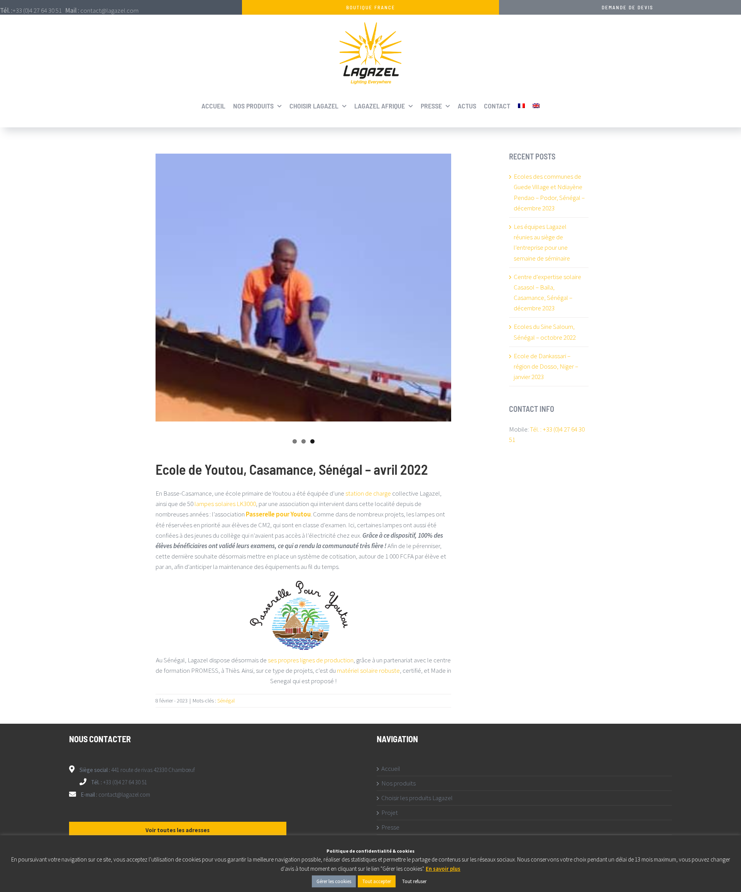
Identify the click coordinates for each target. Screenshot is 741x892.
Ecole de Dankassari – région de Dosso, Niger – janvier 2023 (546, 366)
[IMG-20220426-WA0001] (304, 287)
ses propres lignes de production (311, 660)
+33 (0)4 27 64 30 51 (124, 782)
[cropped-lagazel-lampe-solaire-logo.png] (370, 25)
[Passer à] (521, 106)
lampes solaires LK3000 (225, 503)
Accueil (390, 768)
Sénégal (226, 700)
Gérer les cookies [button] (333, 881)
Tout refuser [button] (414, 881)
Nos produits (398, 783)
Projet (389, 812)
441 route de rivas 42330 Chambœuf (153, 770)
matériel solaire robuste (368, 670)
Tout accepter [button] (376, 881)
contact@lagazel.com (124, 794)
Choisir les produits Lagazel (417, 798)
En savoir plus (443, 868)
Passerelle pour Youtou (278, 514)
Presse (390, 827)
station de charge (368, 493)
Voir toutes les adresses (177, 830)
